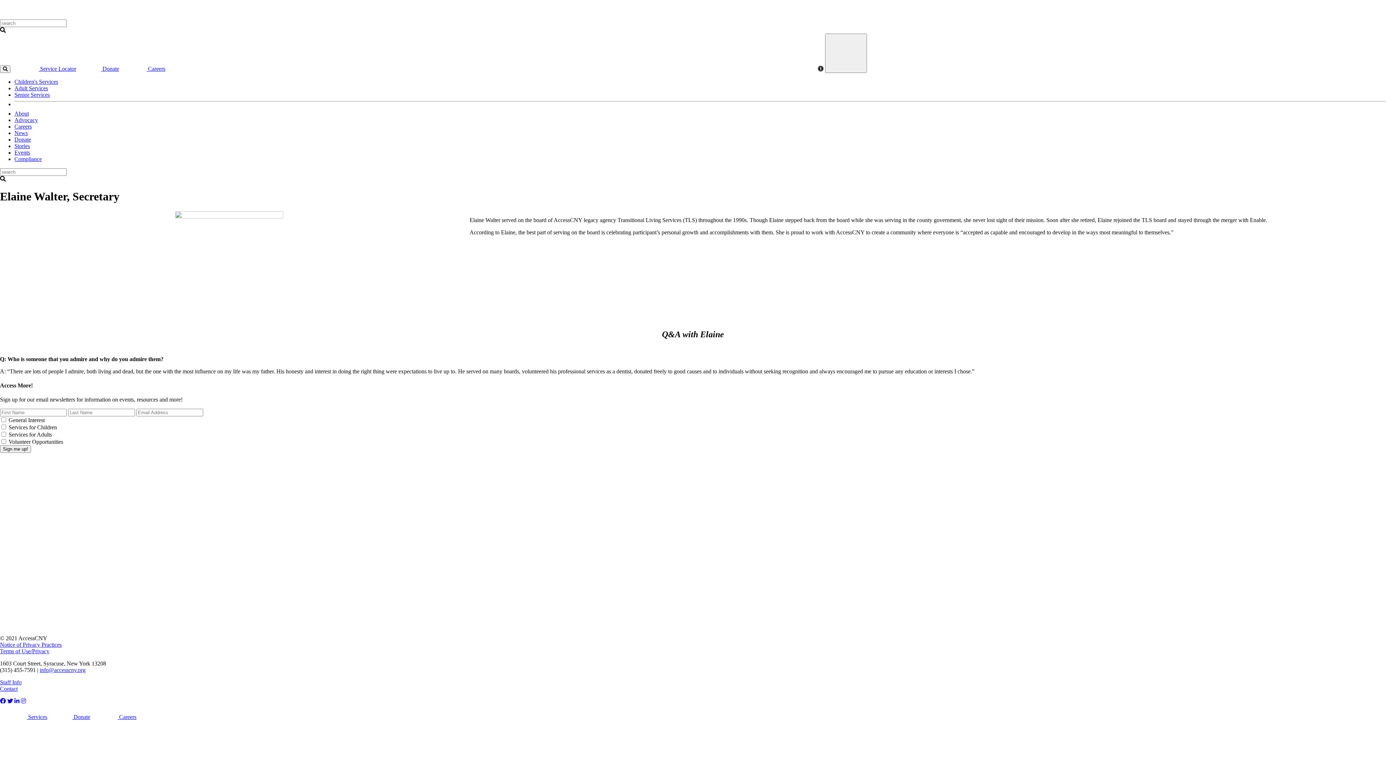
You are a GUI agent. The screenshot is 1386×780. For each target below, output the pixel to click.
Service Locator (57, 69)
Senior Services (32, 95)
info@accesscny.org (63, 670)
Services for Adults (30, 435)
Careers (156, 69)
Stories (22, 146)
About (21, 113)
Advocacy (26, 120)
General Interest (27, 420)
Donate (110, 69)
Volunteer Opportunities (36, 442)
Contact (9, 689)
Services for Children (33, 427)
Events (22, 153)
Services (37, 717)
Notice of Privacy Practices (31, 645)
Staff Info (11, 682)
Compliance (28, 159)
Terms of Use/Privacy (24, 651)
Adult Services (31, 88)
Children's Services (36, 82)
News (21, 133)
